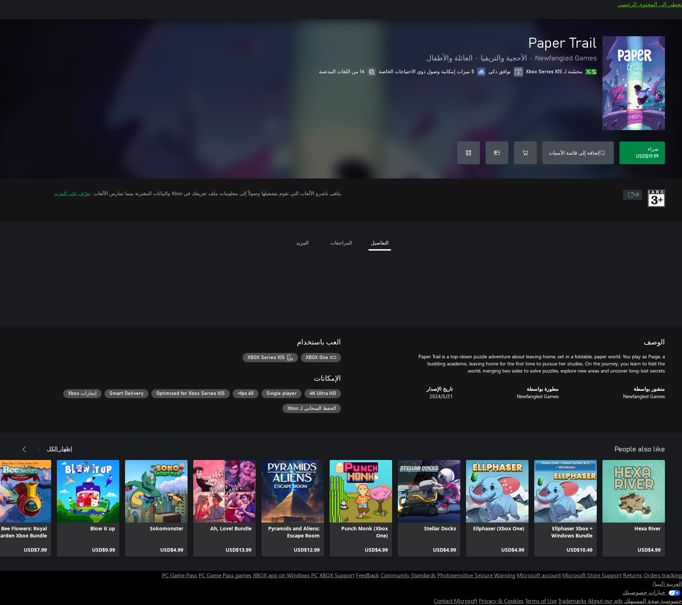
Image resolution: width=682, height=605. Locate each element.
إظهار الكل (59, 448)
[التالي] (24, 449)
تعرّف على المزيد (72, 193)
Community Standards (408, 575)
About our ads (605, 600)
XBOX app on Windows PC (285, 575)
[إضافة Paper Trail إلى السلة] (525, 152)
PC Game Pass (179, 575)
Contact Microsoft (455, 600)
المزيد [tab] (302, 242)
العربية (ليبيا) (667, 583)
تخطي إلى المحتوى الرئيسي (649, 4)
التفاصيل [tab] (380, 242)
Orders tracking (663, 575)
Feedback (367, 575)
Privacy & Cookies (501, 600)
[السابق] (38, 449)
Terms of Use (541, 600)
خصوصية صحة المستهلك (653, 600)
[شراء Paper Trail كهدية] (497, 152)
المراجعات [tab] (341, 242)
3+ (636, 194)
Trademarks (572, 600)
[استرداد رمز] (468, 152)
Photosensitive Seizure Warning (476, 575)
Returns (632, 575)
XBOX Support (336, 575)
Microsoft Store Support (592, 575)
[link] (633, 508)
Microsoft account (539, 575)
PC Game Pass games (225, 575)
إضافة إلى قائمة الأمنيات (574, 152)
